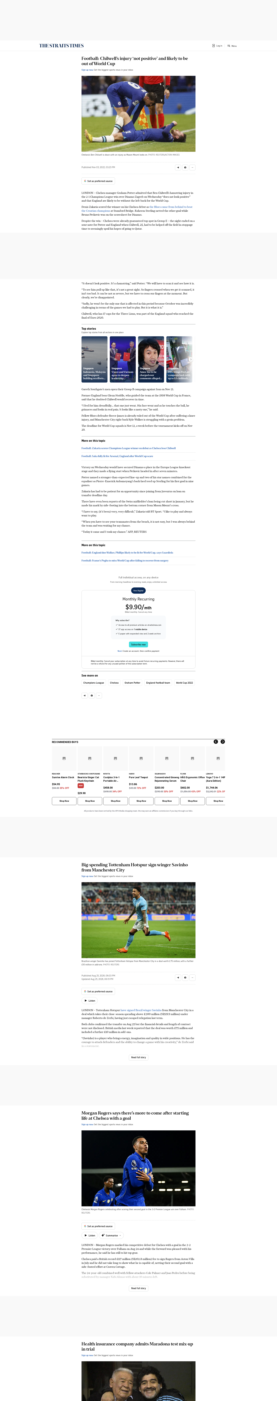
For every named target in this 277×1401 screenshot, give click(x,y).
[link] (61, 46)
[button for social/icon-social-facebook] (185, 167)
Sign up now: (87, 69)
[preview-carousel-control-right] (191, 359)
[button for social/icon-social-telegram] (178, 167)
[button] (217, 46)
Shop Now (64, 801)
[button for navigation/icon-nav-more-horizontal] (192, 167)
